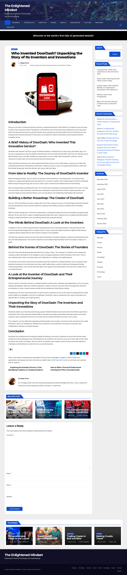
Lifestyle (42, 22)
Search (99, 48)
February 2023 (102, 218)
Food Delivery (62, 65)
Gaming (99, 247)
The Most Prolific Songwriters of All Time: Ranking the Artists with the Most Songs (107, 131)
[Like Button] (10, 349)
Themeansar (36, 569)
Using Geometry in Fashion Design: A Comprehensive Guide (108, 121)
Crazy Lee (54, 542)
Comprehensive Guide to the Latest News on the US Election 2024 (107, 72)
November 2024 (102, 179)
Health (63, 22)
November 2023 (102, 184)
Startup (69, 65)
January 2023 (101, 223)
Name (9, 473)
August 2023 (101, 189)
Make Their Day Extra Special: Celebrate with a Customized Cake (107, 103)
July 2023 (100, 194)
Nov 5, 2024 (13, 542)
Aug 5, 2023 (72, 542)
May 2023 (100, 204)
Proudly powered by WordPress (13, 569)
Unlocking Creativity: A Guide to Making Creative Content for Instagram (19, 413)
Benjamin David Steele (104, 145)
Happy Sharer (24, 63)
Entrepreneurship (52, 65)
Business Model (34, 65)
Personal (99, 22)
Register (10, 27)
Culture (87, 22)
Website (9, 496)
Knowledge (75, 22)
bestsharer (24, 542)
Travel (53, 22)
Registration (59, 360)
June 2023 (100, 199)
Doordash (43, 65)
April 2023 (100, 209)
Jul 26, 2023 (102, 542)
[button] (117, 25)
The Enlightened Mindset (24, 555)
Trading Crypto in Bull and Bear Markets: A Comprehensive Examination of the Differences (107, 88)
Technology (29, 22)
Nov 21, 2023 (43, 542)
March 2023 (101, 214)
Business (16, 22)
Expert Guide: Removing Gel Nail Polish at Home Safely (47, 539)
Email (9, 485)
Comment (10, 435)
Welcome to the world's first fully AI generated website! (63, 35)
